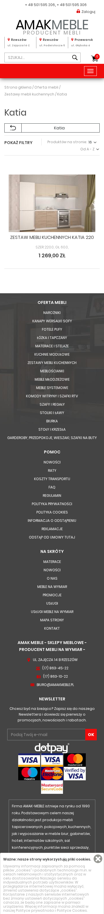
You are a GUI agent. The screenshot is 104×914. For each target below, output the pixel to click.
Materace (52, 561)
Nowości (52, 462)
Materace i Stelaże (52, 346)
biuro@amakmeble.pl (55, 684)
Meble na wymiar (52, 586)
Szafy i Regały (52, 404)
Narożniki (52, 312)
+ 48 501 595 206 (40, 4)
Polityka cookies (52, 512)
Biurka (52, 421)
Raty (52, 470)
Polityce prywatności (35, 910)
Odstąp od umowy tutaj (52, 537)
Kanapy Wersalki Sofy (52, 321)
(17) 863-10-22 (55, 676)
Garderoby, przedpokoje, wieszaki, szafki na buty (52, 437)
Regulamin (52, 495)
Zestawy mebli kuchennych (52, 362)
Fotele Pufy (52, 329)
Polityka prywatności (52, 503)
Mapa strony (52, 620)
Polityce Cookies (72, 910)
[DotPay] (52, 748)
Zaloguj (88, 11)
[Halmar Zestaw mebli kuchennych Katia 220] (52, 203)
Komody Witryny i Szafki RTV (52, 396)
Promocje (52, 595)
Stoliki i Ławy (52, 412)
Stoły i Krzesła (52, 429)
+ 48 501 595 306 (72, 4)
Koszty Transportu (52, 478)
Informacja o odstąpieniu (52, 520)
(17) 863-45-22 (55, 668)
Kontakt (52, 628)
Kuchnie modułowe (52, 354)
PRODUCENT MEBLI (52, 26)
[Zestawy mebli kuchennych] (13, 128)
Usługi (52, 603)
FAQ (52, 487)
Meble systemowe (52, 387)
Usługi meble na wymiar (52, 611)
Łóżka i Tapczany (52, 337)
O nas (52, 578)
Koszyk (97, 56)
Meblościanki (52, 371)
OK (91, 734)
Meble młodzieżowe (52, 379)
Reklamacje (52, 528)
